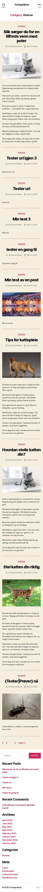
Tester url (21, 188)
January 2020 (9, 843)
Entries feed (8, 871)
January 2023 (9, 837)
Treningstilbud (21, 5)
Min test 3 (21, 219)
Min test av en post (21, 279)
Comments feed (10, 874)
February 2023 (9, 833)
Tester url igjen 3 (21, 158)
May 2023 (7, 827)
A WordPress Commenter (14, 805)
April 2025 (7, 820)
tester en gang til (21, 249)
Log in (5, 868)
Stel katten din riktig (21, 566)
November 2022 (10, 840)
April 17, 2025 (32, 46)
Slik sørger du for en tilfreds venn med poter (21, 36)
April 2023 (7, 830)
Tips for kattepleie (21, 339)
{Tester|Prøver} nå (21, 681)
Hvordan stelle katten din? (21, 452)
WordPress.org (9, 877)
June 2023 (7, 823)
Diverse (21, 26)
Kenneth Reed (16, 46)
